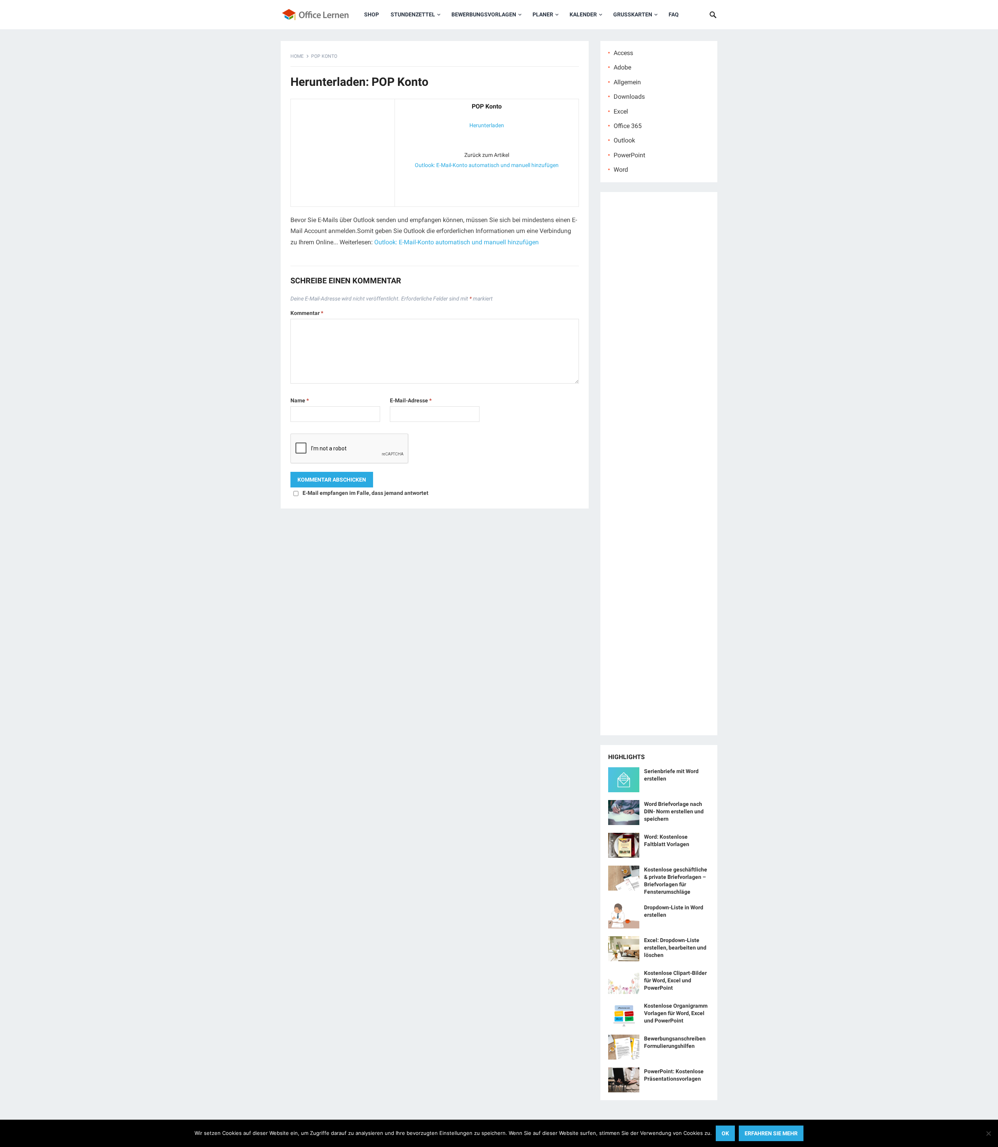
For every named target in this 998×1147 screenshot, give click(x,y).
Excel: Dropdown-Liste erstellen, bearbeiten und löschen (675, 947)
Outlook (624, 140)
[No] (988, 1133)
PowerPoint (629, 155)
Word (621, 169)
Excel (621, 111)
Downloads (629, 96)
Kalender (583, 14)
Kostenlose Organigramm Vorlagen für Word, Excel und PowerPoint (676, 1013)
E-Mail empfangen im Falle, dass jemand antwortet (365, 493)
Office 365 (628, 126)
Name (299, 400)
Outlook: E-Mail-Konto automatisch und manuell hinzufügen (487, 165)
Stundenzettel (413, 14)
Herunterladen (486, 125)
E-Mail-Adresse (411, 400)
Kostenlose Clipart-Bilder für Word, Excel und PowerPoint (675, 980)
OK (725, 1133)
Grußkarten (632, 14)
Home (297, 56)
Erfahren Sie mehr (771, 1133)
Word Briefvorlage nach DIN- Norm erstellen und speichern (674, 811)
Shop (371, 14)
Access (623, 53)
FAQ (674, 14)
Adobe (622, 67)
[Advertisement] (342, 151)
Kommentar (306, 313)
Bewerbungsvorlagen (483, 14)
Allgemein (627, 82)
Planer (543, 14)
